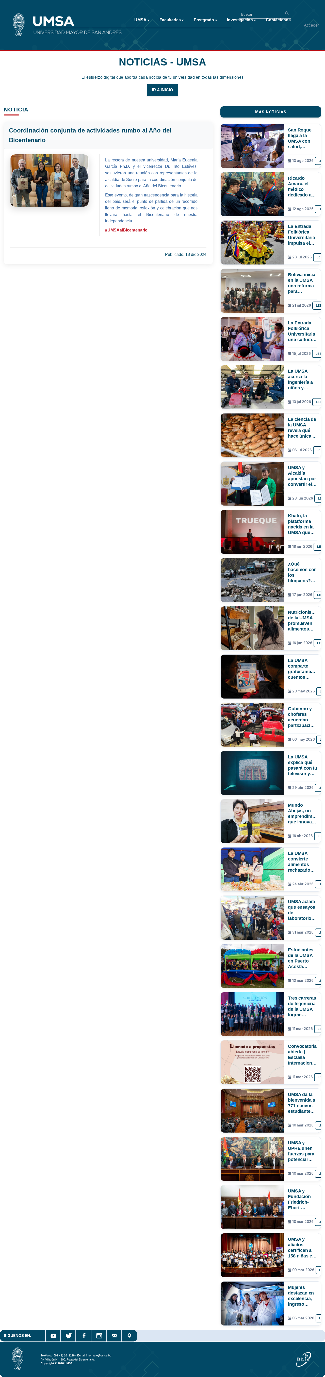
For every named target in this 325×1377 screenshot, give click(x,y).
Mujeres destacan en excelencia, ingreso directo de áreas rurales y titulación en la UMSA (302, 1296)
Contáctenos (278, 20)
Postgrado (205, 20)
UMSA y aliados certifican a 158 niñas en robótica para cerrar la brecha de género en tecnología (302, 1247)
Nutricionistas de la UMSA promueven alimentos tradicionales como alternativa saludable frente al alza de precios (302, 620)
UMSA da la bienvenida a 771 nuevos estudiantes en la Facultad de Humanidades (302, 1103)
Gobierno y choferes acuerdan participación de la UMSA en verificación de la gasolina (302, 717)
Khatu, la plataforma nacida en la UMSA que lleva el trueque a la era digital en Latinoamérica (302, 524)
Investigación (241, 20)
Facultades (171, 20)
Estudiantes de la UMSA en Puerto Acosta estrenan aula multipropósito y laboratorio (302, 958)
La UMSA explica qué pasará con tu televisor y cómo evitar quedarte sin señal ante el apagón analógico (302, 765)
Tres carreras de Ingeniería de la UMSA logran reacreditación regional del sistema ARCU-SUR (302, 1006)
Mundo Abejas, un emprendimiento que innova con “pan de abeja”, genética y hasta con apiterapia (302, 813)
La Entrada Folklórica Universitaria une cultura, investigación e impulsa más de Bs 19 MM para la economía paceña (302, 331)
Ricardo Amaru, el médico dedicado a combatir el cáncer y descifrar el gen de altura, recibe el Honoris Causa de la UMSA (302, 186)
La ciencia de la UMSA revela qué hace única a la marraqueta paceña (302, 428)
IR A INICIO (162, 90)
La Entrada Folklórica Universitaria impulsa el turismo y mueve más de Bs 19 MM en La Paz (301, 235)
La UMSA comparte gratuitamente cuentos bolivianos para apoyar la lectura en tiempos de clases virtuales (302, 669)
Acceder (311, 25)
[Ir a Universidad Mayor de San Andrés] (12, 15)
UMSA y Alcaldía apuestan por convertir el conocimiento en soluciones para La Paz (302, 476)
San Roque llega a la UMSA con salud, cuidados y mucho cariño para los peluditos (301, 138)
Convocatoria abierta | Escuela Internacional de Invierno (302, 1054)
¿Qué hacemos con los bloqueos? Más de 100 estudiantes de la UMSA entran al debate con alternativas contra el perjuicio (302, 572)
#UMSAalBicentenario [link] (126, 230)
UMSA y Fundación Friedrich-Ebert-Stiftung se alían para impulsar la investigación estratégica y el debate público (302, 1199)
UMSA (141, 20)
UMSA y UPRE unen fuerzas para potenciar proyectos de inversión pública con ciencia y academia (302, 1151)
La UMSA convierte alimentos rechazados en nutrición (301, 862)
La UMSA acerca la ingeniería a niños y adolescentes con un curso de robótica (302, 379)
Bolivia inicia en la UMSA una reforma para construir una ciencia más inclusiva (302, 283)
